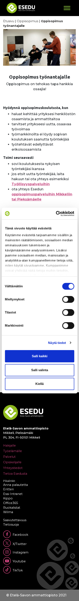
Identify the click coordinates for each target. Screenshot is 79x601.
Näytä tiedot (57, 343)
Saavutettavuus (14, 520)
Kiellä (39, 384)
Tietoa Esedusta (15, 474)
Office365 (10, 503)
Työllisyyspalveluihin (31, 184)
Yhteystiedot (13, 468)
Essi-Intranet (13, 494)
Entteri (8, 489)
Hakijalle (9, 445)
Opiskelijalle (12, 462)
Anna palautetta (15, 485)
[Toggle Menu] (67, 8)
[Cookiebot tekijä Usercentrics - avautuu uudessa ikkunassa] (56, 213)
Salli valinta (39, 370)
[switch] (68, 299)
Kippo (8, 498)
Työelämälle (12, 451)
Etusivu (8, 21)
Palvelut (9, 457)
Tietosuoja (11, 524)
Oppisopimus (27, 21)
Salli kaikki (39, 356)
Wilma (8, 512)
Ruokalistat (11, 508)
